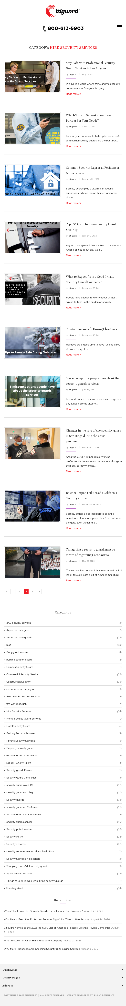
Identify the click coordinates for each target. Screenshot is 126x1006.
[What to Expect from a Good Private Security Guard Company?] (32, 289)
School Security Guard (64, 762)
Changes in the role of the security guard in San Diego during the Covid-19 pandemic (93, 436)
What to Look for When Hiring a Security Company (33, 940)
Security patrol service (64, 829)
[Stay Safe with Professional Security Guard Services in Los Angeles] (32, 76)
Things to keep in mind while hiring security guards (64, 880)
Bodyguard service (64, 652)
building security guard (64, 659)
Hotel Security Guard (64, 726)
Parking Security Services (64, 733)
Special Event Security (64, 873)
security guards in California (64, 807)
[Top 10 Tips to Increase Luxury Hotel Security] (32, 237)
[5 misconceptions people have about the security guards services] (32, 391)
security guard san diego (64, 792)
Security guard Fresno (64, 770)
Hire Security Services (64, 711)
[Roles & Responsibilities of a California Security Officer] (32, 506)
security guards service (64, 821)
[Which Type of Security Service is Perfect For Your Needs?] (32, 128)
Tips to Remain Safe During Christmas (91, 329)
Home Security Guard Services (64, 718)
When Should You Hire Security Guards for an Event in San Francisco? (44, 911)
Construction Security (64, 681)
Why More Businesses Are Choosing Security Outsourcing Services (42, 948)
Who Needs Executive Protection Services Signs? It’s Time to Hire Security (47, 919)
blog (64, 644)
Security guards (64, 799)
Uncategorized (64, 888)
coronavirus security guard (64, 689)
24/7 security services (64, 622)
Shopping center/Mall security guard (64, 866)
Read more (72, 93)
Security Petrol (64, 836)
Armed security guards (64, 637)
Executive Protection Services (64, 696)
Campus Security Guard (64, 667)
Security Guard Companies (64, 777)
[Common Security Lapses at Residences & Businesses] (32, 180)
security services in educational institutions (64, 851)
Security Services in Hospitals (64, 858)
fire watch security (64, 703)
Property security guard (64, 748)
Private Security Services (64, 740)
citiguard (73, 74)
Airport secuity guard (64, 630)
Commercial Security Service (64, 674)
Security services (64, 844)
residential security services (64, 755)
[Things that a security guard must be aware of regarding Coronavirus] (32, 562)
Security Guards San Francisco (64, 814)
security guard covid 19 (64, 785)
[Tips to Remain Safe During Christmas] (32, 342)
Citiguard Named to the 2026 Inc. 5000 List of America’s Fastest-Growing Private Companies (57, 927)
